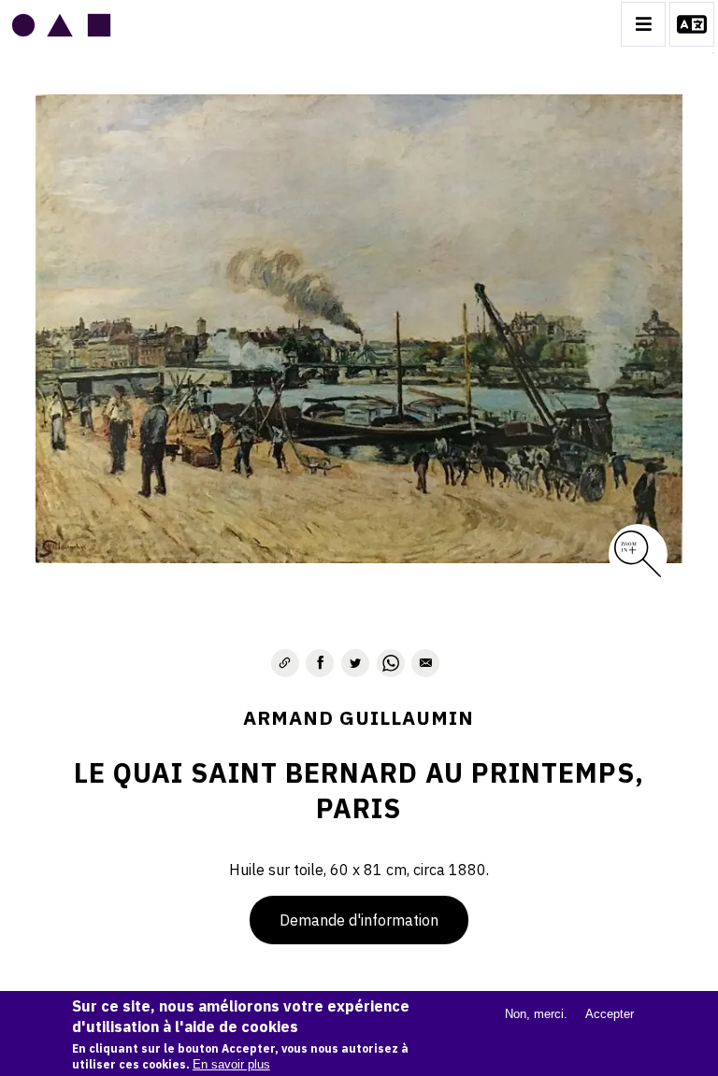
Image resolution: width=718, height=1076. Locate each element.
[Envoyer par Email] (425, 663)
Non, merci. (536, 1014)
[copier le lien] (285, 663)
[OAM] (61, 24)
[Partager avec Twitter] (355, 663)
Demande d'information (359, 920)
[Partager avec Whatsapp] (391, 663)
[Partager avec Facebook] (320, 663)
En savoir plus (231, 1064)
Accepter (609, 1014)
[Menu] (643, 24)
